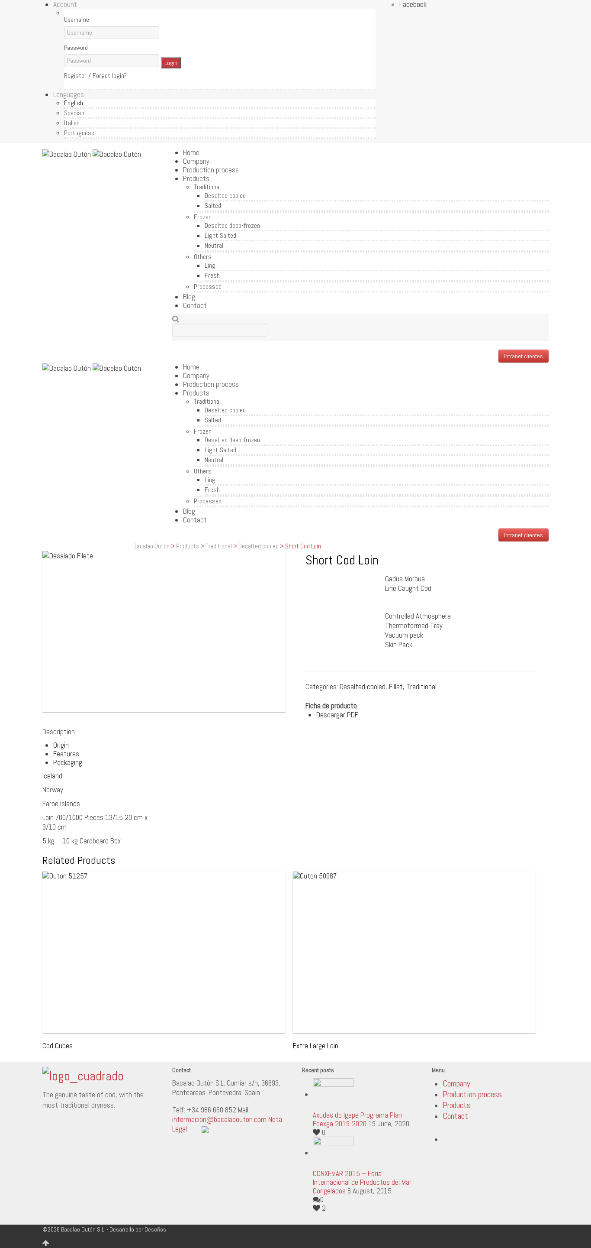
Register (75, 75)
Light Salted (220, 235)
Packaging (67, 762)
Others (203, 256)
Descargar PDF (337, 715)
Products (196, 178)
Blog (189, 296)
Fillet (396, 686)
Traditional (207, 186)
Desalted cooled (225, 195)
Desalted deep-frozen (232, 225)
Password (76, 48)
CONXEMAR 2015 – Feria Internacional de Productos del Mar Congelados (362, 1182)
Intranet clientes (523, 356)
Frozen (203, 216)
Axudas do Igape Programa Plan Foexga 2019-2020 (357, 1119)
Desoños (155, 1229)
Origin (61, 745)
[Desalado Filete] (164, 631)
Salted (213, 205)
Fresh (212, 275)
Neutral (214, 245)
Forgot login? (110, 75)
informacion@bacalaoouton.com (219, 1119)
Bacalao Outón (151, 546)
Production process (211, 170)
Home (191, 152)
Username (76, 19)
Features (66, 754)
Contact (195, 305)
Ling (210, 265)
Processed (208, 286)
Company (196, 161)
